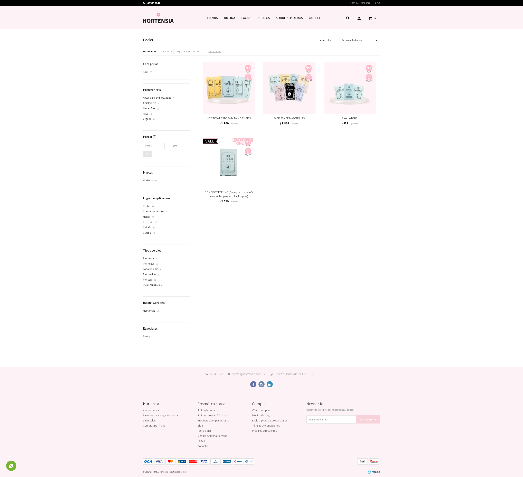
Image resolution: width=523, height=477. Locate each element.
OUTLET (315, 18)
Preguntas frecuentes (264, 430)
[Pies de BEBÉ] (350, 88)
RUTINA (229, 18)
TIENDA (212, 18)
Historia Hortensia (360, 3)
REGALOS (263, 18)
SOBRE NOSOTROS (289, 18)
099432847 (216, 374)
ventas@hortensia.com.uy (248, 374)
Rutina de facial (206, 410)
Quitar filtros (214, 51)
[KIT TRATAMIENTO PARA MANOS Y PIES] (229, 88)
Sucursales (149, 420)
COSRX (202, 441)
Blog (377, 3)
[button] (348, 18)
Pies (188, 51)
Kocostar (203, 446)
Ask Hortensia (151, 410)
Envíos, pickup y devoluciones (269, 420)
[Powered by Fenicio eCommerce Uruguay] (374, 472)
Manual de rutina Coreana (212, 436)
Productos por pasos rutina (213, 420)
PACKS (245, 18)
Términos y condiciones (266, 425)
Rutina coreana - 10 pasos (213, 415)
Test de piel (204, 430)
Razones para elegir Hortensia (160, 415)
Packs (166, 51)
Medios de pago (261, 415)
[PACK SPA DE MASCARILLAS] (289, 88)
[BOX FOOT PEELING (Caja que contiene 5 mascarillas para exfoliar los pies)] (229, 162)
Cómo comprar (261, 410)
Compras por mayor (154, 425)
